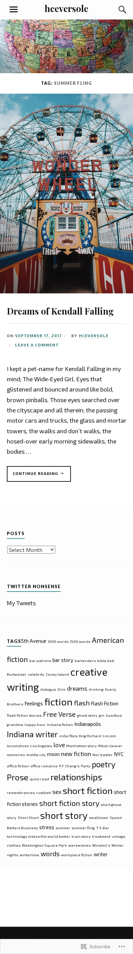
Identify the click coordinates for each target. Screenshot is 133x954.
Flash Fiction (104, 703)
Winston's (101, 845)
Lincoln (109, 735)
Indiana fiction (60, 724)
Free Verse (59, 714)
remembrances (21, 792)
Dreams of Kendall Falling (60, 311)
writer (101, 854)
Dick (61, 689)
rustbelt (43, 792)
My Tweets (21, 602)
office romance (44, 766)
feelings (34, 703)
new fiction (76, 753)
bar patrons (40, 660)
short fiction (88, 790)
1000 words (58, 641)
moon (53, 754)
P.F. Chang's (69, 766)
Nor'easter (102, 754)
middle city (36, 754)
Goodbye (114, 715)
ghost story (87, 715)
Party (85, 766)
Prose (17, 777)
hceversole (66, 8)
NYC (118, 754)
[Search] (116, 9)
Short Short (28, 817)
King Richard (90, 735)
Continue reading (33, 476)
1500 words (80, 641)
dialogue (48, 689)
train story (81, 836)
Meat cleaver (110, 745)
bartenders (85, 660)
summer (63, 827)
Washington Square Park (44, 845)
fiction (58, 701)
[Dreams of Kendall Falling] (66, 291)
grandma (15, 724)
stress (46, 827)
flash (82, 703)
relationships (76, 776)
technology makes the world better (38, 836)
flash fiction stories (24, 715)
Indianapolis (87, 724)
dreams (77, 688)
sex (56, 791)
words (50, 853)
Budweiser (17, 674)
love (59, 744)
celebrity (36, 674)
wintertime (29, 854)
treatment (101, 836)
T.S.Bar (102, 827)
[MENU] (13, 9)
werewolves (79, 845)
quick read (39, 779)
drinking (96, 689)
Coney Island (57, 674)
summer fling (83, 827)
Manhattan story (81, 745)
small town (98, 817)
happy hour (35, 724)
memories (16, 754)
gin (101, 715)
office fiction (18, 766)
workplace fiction (76, 854)
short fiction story (69, 802)
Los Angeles (41, 745)
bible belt (105, 660)
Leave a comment (37, 344)
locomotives (18, 745)
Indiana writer (32, 734)
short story (64, 815)
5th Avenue (33, 641)
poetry (103, 764)
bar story (63, 660)
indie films (68, 735)
